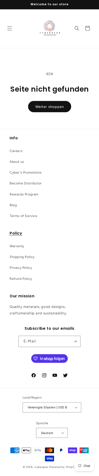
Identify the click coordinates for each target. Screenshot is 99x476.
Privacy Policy (21, 268)
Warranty (17, 246)
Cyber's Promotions (26, 172)
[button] (9, 28)
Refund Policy (21, 279)
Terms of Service (23, 216)
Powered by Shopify (62, 467)
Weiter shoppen (49, 107)
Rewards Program (24, 194)
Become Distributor (26, 183)
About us (17, 162)
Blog (13, 205)
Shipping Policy (22, 257)
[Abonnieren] (75, 341)
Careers (16, 151)
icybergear (41, 467)
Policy (16, 233)
